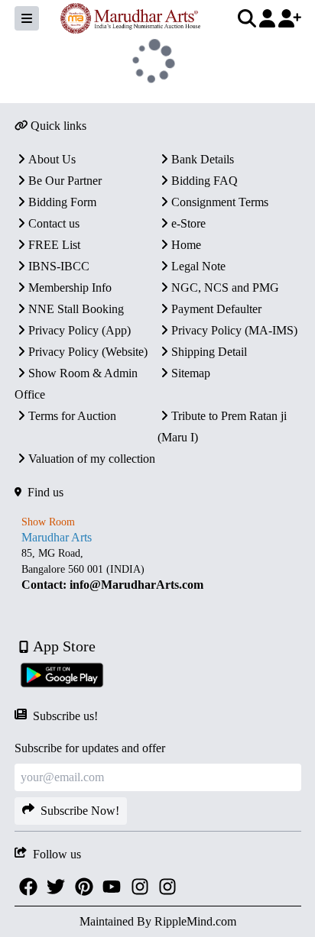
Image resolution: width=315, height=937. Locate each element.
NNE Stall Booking (76, 308)
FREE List (54, 244)
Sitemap (190, 373)
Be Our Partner (65, 180)
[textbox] (158, 569)
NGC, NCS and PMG (225, 287)
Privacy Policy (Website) (88, 351)
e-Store (188, 223)
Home (186, 244)
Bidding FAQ (204, 180)
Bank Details (202, 159)
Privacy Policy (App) (79, 330)
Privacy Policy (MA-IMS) (234, 330)
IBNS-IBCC (58, 266)
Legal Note (198, 266)
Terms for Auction (72, 415)
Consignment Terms (219, 201)
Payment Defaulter (216, 308)
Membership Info (70, 287)
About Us (52, 159)
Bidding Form (62, 201)
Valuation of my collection (91, 458)
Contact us (54, 223)
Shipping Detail (209, 351)
